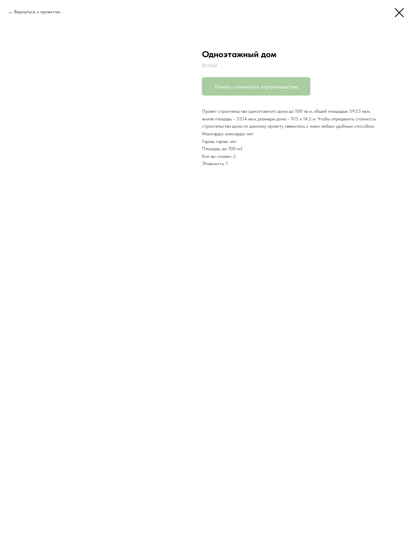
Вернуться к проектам (37, 11)
